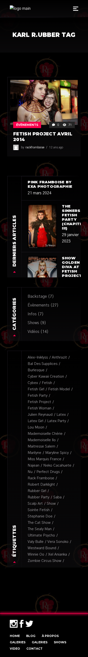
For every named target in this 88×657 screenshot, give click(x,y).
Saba (57, 497)
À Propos (50, 636)
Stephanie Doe (40, 516)
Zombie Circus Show (44, 561)
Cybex (33, 383)
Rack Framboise (41, 478)
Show (51, 503)
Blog (30, 636)
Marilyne (34, 453)
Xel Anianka (57, 554)
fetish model (59, 389)
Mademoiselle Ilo (42, 440)
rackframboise (34, 147)
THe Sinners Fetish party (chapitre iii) (73, 217)
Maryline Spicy (57, 453)
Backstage (37, 296)
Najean (33, 465)
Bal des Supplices (42, 364)
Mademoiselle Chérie (45, 434)
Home (15, 636)
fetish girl (36, 389)
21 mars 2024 (39, 193)
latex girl (35, 421)
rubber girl (37, 491)
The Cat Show (39, 523)
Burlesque (36, 370)
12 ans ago (56, 147)
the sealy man (40, 529)
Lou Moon (36, 427)
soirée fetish (39, 510)
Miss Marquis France (44, 459)
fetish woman (39, 408)
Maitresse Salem (41, 446)
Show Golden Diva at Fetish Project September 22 (75, 271)
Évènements (27, 125)
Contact (34, 648)
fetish (47, 383)
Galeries (17, 642)
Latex (61, 414)
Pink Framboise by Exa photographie (50, 184)
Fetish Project (39, 402)
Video (15, 648)
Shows (33, 323)
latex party (56, 421)
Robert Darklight (41, 484)
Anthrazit (59, 357)
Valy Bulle (36, 542)
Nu (30, 472)
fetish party (37, 395)
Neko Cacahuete (57, 465)
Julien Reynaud (40, 414)
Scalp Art (35, 503)
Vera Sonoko (57, 542)
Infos (32, 314)
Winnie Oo (36, 554)
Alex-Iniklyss (38, 357)
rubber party (38, 497)
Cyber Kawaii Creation (46, 376)
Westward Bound (42, 548)
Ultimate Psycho (41, 535)
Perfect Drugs (48, 472)
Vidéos (33, 332)
